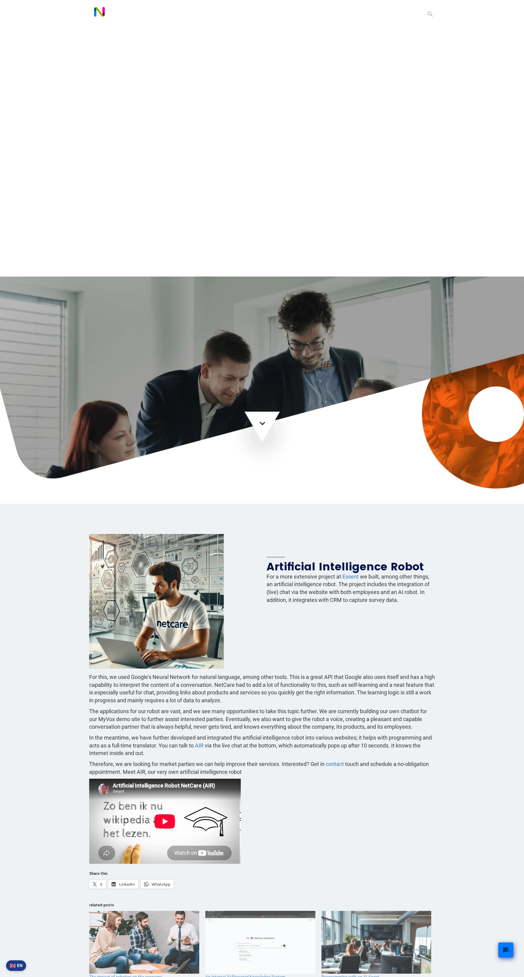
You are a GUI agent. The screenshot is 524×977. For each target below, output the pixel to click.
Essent (350, 576)
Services (344, 13)
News (375, 13)
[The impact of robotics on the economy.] (144, 942)
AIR (199, 745)
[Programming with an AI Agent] (376, 942)
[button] (430, 14)
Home (274, 13)
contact (335, 764)
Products (307, 13)
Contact (404, 13)
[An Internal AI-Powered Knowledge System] (260, 942)
